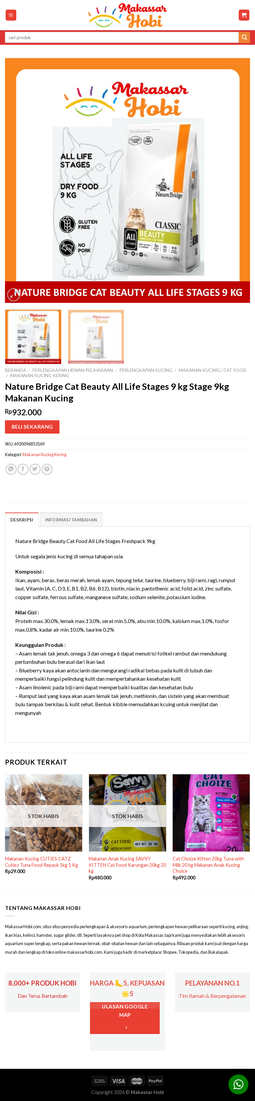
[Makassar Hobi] (127, 15)
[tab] (22, 519)
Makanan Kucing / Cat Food (212, 370)
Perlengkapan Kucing (145, 370)
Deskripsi (21, 519)
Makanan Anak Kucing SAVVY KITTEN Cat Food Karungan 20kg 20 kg (127, 865)
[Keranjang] (244, 15)
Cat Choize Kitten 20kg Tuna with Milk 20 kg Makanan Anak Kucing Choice (208, 865)
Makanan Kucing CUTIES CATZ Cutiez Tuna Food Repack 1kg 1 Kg (41, 862)
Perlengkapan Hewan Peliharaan (72, 370)
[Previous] (18, 180)
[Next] (237, 180)
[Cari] (244, 37)
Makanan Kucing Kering (39, 375)
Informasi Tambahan (71, 519)
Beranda (15, 370)
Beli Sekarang (32, 427)
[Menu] (11, 15)
